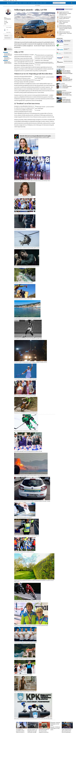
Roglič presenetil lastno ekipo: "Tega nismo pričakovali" (64, 22)
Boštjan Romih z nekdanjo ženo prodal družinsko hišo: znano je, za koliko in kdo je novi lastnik (65, 27)
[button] (4, 3)
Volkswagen (6, 35)
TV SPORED (5, 0)
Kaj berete (60, 9)
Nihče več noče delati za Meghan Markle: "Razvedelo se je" (65, 33)
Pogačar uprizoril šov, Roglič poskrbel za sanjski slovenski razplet (65, 13)
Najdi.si (11, 0)
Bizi (8, 0)
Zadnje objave (68, 9)
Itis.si (13, 0)
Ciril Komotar (7, 18)
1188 (16, 0)
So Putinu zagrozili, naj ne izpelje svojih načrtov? (65, 17)
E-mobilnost (38, 5)
